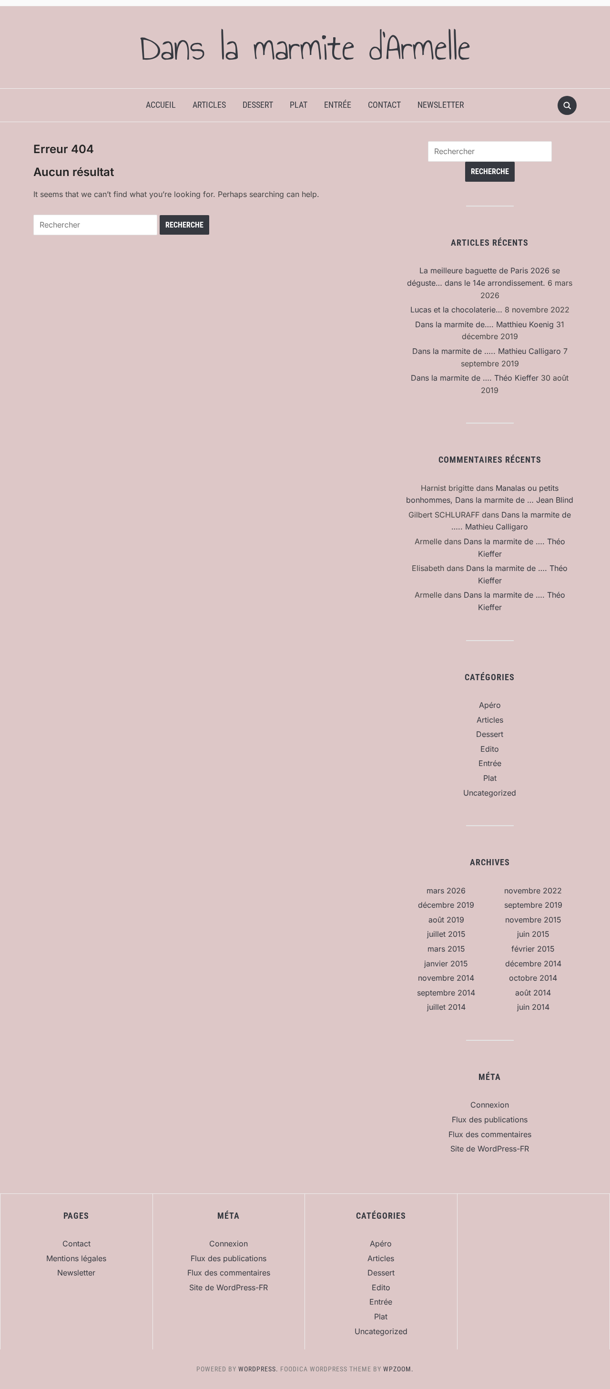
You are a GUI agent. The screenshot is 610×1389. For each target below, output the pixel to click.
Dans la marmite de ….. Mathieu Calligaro (486, 351)
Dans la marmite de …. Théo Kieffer (475, 378)
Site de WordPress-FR (489, 1148)
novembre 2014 (446, 978)
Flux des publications (490, 1119)
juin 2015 (533, 934)
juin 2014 (533, 1007)
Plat (298, 105)
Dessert (258, 105)
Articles (209, 105)
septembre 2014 (446, 992)
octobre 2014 (533, 978)
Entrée (337, 105)
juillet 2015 (446, 934)
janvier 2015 (446, 963)
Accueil (161, 105)
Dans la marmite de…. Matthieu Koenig (484, 324)
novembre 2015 (533, 919)
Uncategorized (489, 793)
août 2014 (533, 992)
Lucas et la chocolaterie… (456, 309)
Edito (489, 749)
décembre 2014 (533, 963)
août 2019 (446, 919)
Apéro (490, 705)
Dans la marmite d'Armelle (305, 47)
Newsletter (440, 105)
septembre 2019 (533, 905)
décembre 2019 (446, 905)
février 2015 (533, 949)
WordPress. (258, 1369)
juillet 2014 (446, 1007)
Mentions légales (76, 1258)
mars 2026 (446, 890)
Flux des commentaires (489, 1134)
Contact (384, 105)
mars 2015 (446, 949)
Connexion (489, 1104)
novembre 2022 (533, 890)
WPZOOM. (398, 1369)
